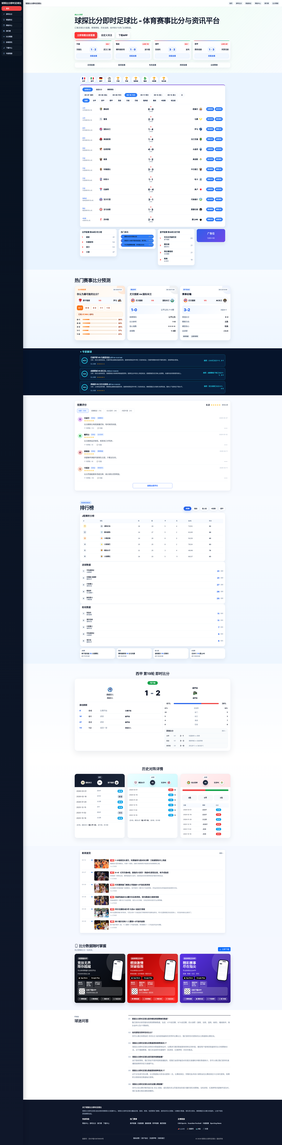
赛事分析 (218, 129)
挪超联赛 (148, 1123)
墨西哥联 (163, 1123)
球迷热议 (248, 3)
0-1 (80, 308)
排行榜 (266, 3)
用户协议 (145, 1138)
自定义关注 (106, 35)
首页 (230, 3)
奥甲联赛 (133, 1123)
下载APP (123, 35)
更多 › (221, 853)
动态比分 (99, 89)
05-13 (172, 95)
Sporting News (215, 1123)
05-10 (131, 95)
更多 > (224, 731)
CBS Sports (182, 1123)
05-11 (144, 95)
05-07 (88, 95)
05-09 (117, 95)
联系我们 (161, 1138)
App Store (84, 978)
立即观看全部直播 (86, 35)
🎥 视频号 (190, 1129)
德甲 (221, 508)
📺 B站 (198, 1129)
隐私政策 (136, 1138)
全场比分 (87, 89)
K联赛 (213, 508)
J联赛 (187, 508)
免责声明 (153, 1138)
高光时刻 (218, 109)
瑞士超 (204, 508)
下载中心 (106, 1123)
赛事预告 (110, 89)
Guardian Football (194, 1123)
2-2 (94, 308)
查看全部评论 (152, 486)
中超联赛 (206, 1123)
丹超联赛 (140, 1123)
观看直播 (93, 56)
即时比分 (239, 3)
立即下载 (225, 949)
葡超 (195, 508)
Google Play (95, 978)
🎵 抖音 (205, 1129)
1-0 (108, 308)
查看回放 (210, 109)
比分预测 (275, 3)
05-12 (158, 95)
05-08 (102, 95)
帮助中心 (258, 3)
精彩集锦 (218, 119)
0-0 (87, 308)
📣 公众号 (181, 1129)
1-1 (101, 308)
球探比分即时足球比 (11, 3)
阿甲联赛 (155, 1123)
